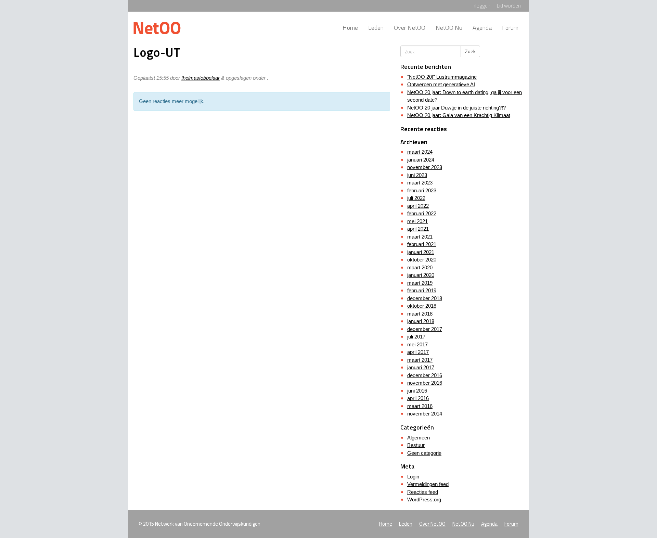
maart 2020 (420, 267)
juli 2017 (416, 337)
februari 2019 (421, 290)
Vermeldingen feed (428, 484)
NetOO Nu (449, 27)
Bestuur (416, 445)
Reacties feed (422, 492)
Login (413, 476)
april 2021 (418, 229)
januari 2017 (420, 367)
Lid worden (509, 6)
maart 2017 (420, 360)
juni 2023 (417, 175)
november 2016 (424, 383)
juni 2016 (417, 391)
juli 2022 (416, 198)
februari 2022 (421, 213)
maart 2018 (420, 314)
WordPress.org (424, 499)
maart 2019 (420, 283)
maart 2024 (420, 152)
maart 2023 (420, 182)
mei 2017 (417, 344)
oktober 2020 (421, 259)
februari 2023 (421, 190)
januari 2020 (420, 275)
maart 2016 (420, 406)
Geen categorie (424, 453)
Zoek (470, 51)
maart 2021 (420, 237)
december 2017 (424, 329)
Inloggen (481, 6)
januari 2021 (420, 252)
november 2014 (424, 414)
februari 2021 (421, 244)
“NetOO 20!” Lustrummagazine (442, 77)
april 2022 (418, 206)
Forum (510, 27)
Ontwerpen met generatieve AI (441, 84)
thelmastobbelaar (200, 78)
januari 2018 (420, 321)
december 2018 (424, 298)
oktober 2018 (421, 306)
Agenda (482, 27)
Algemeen (418, 437)
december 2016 (424, 375)
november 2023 (424, 167)
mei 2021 (417, 221)
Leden (376, 27)
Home (350, 27)
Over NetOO (409, 27)
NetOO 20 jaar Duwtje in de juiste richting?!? (456, 108)
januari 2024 (420, 160)
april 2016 (418, 398)
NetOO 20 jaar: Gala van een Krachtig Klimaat (458, 115)
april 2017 (418, 352)
